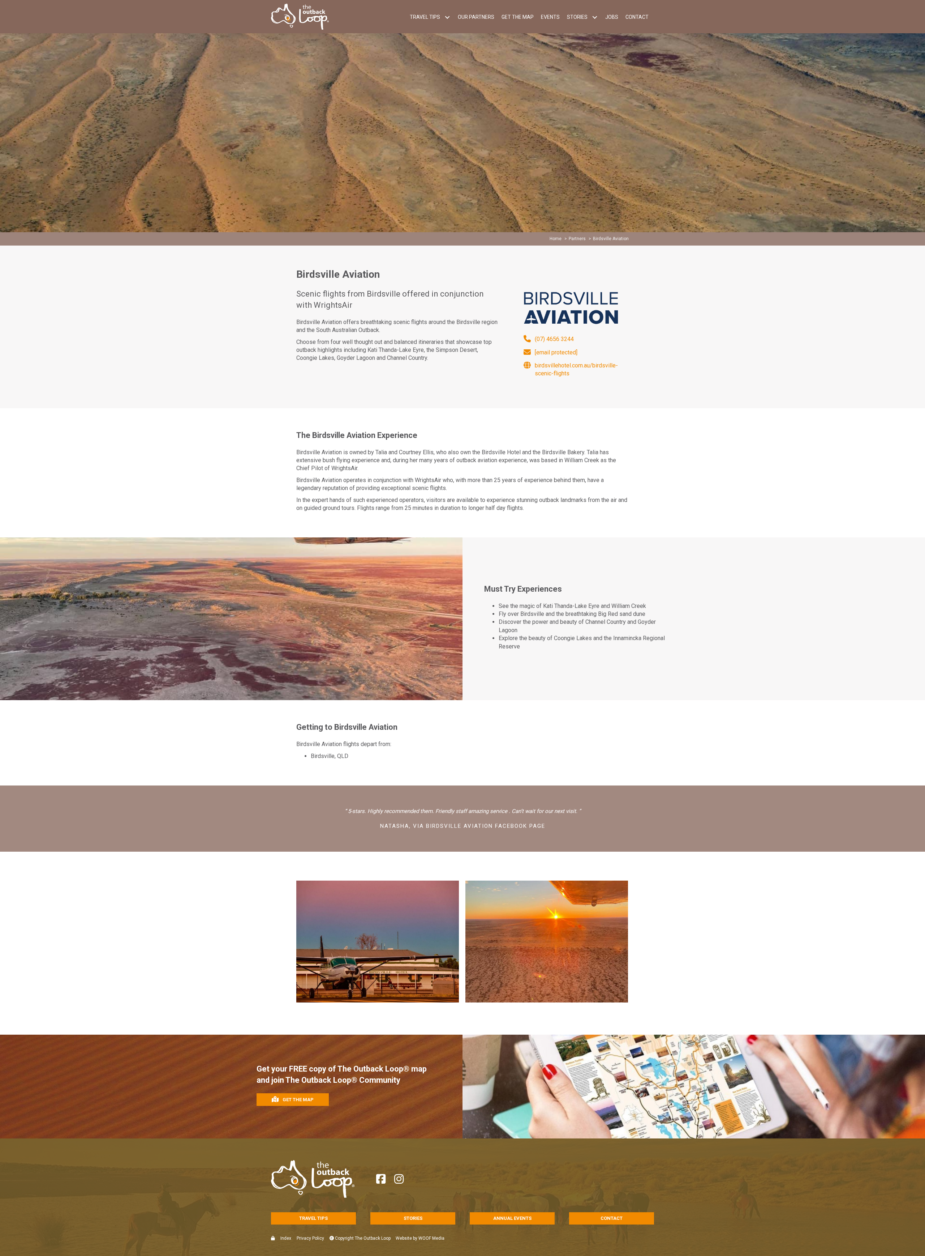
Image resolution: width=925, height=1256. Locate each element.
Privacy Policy (310, 1238)
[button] (447, 17)
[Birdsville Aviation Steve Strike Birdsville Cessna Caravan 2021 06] (377, 941)
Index (285, 1238)
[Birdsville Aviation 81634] (546, 941)
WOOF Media (431, 1238)
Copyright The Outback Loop (362, 1238)
